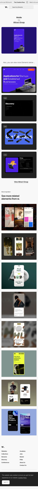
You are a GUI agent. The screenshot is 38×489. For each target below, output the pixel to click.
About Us (22, 462)
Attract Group (19, 22)
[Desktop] (19, 80)
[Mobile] (19, 246)
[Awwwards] (6, 7)
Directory (4, 459)
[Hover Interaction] (19, 136)
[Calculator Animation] (19, 165)
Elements (4, 457)
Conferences (5, 462)
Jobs (21, 454)
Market (22, 457)
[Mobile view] (19, 217)
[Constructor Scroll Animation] (19, 108)
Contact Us (23, 465)
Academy (22, 451)
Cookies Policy (22, 477)
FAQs (21, 459)
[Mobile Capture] (19, 393)
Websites (4, 451)
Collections (4, 454)
